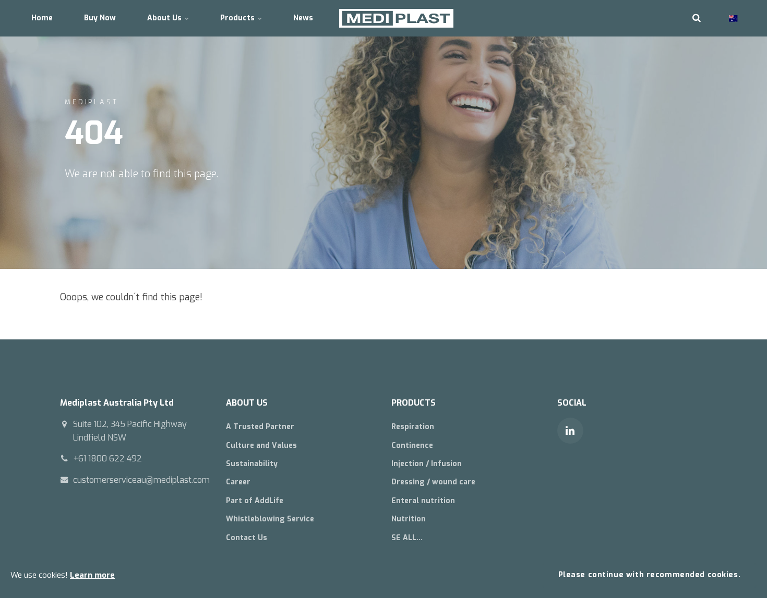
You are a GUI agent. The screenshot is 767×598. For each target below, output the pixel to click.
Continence (412, 445)
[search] (696, 18)
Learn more (92, 575)
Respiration (412, 427)
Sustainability (252, 464)
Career (238, 482)
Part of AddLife (254, 501)
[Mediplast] (396, 18)
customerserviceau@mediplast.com (141, 479)
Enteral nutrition (423, 501)
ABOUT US (247, 402)
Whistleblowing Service (270, 519)
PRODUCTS (413, 402)
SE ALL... (407, 538)
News (303, 18)
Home (42, 18)
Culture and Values (261, 445)
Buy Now (100, 18)
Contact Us (246, 538)
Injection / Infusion (426, 464)
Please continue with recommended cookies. (649, 575)
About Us (165, 18)
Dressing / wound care (433, 482)
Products (238, 18)
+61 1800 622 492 (107, 458)
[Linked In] (570, 431)
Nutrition (408, 519)
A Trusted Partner (260, 427)
